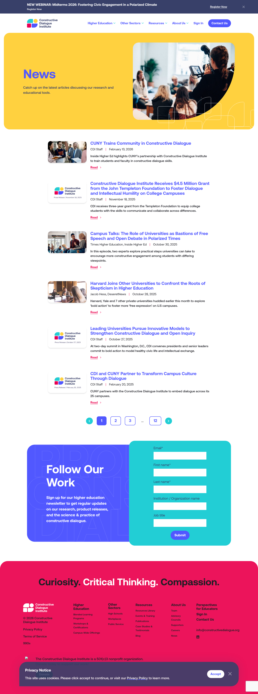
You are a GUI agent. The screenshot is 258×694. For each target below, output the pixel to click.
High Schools (115, 613)
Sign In (201, 614)
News (174, 635)
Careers (175, 630)
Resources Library (145, 610)
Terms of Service (35, 636)
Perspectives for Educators (207, 607)
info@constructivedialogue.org (217, 630)
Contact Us (205, 619)
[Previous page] (89, 421)
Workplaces (114, 618)
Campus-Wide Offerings (86, 632)
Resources (143, 605)
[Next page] (168, 421)
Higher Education (81, 607)
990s (26, 643)
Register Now (218, 6)
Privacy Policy (137, 678)
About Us (178, 605)
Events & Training (145, 615)
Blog (137, 635)
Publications (142, 621)
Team (174, 610)
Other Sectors (114, 606)
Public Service (116, 624)
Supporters (177, 625)
